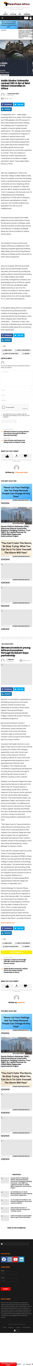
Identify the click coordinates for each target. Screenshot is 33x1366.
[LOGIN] (30, 18)
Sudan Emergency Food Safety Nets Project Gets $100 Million (21, 1216)
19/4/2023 (5, 606)
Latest (5, 14)
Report (27, 353)
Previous (1, 30)
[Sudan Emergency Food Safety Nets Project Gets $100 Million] (5, 1218)
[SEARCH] (20, 18)
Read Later (8, 350)
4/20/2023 (5, 582)
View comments (16, 952)
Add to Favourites (23, 350)
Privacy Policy (26, 1327)
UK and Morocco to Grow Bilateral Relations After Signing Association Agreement (21, 1193)
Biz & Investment (18, 523)
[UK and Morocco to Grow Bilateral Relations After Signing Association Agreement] (5, 1194)
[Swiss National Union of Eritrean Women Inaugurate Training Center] (5, 1210)
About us (11, 1327)
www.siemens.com (8, 923)
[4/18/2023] (16, 618)
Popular (13, 14)
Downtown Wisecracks (21, 500)
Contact (17, 1327)
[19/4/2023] (16, 595)
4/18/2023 (5, 629)
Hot (20, 14)
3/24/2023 (5, 559)
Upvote (7, 456)
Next (32, 30)
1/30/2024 (3, 30)
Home (5, 1327)
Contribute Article (26, 18)
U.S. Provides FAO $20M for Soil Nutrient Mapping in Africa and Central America (21, 1201)
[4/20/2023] (16, 572)
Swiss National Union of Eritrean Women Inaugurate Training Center (20, 1209)
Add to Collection (11, 353)
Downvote (25, 456)
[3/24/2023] (16, 548)
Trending (27, 14)
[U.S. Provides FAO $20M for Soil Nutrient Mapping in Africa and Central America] (5, 1202)
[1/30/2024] (9, 24)
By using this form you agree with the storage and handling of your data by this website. (16, 415)
